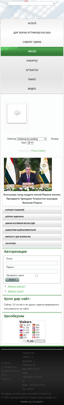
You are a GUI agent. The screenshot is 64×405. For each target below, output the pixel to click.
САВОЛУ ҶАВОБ (32, 42)
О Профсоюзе (9, 367)
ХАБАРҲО (32, 60)
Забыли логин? (16, 291)
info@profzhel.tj (37, 385)
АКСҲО (32, 51)
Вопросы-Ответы (11, 371)
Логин (9, 258)
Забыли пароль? (16, 286)
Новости (6, 379)
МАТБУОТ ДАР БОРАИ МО (18, 237)
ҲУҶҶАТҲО (32, 70)
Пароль (10, 267)
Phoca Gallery (38, 150)
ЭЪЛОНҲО (10, 243)
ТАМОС (32, 79)
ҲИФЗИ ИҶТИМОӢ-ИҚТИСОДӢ (20, 223)
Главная (6, 363)
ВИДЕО (32, 88)
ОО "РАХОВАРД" (35, 402)
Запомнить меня (15, 275)
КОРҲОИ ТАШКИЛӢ (14, 210)
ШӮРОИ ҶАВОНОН (14, 217)
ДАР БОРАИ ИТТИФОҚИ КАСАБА (32, 32)
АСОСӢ (32, 23)
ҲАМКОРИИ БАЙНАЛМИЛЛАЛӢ (20, 230)
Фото (4, 375)
